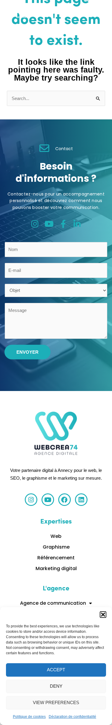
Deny (56, 686)
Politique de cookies (29, 717)
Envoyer (27, 352)
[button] (103, 615)
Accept (56, 669)
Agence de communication (53, 603)
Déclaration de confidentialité (72, 717)
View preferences (56, 702)
